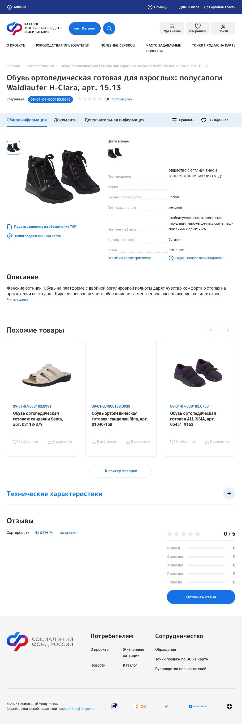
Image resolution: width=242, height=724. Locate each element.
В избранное (218, 120)
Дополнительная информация (115, 119)
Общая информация (27, 119)
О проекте (16, 45)
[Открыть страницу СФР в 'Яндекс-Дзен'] (229, 706)
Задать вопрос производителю (199, 258)
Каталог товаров (40, 66)
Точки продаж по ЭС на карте (37, 236)
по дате (42, 532)
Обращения (165, 649)
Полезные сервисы (118, 45)
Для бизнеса (189, 7)
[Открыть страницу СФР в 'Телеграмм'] (166, 706)
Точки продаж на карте (213, 45)
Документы (66, 119)
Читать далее (17, 299)
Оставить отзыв (201, 597)
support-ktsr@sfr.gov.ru (77, 709)
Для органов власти (219, 7)
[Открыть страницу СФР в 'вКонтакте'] (198, 706)
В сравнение (62, 441)
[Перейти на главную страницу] (34, 28)
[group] (62, 176)
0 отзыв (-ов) (122, 99)
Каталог (130, 665)
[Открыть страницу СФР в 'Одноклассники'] (140, 706)
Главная (13, 66)
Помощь (161, 7)
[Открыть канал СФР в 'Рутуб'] (114, 706)
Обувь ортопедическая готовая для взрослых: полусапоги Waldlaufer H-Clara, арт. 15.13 (114, 82)
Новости (98, 665)
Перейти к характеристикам (129, 258)
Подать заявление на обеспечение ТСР (45, 226)
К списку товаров (121, 470)
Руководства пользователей (63, 45)
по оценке (68, 532)
